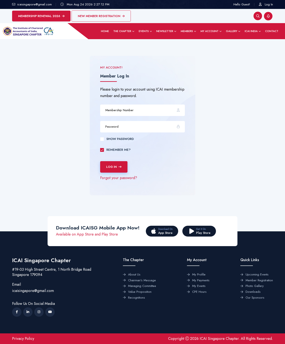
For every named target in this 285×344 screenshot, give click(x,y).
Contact (271, 31)
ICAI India (251, 31)
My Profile (199, 275)
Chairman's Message (142, 280)
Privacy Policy (23, 338)
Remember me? (118, 149)
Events (144, 31)
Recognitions (136, 298)
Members (187, 31)
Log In (269, 4)
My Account (209, 31)
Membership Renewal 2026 (39, 16)
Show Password (120, 139)
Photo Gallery (255, 286)
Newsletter (164, 31)
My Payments (200, 280)
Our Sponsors (255, 298)
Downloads (253, 292)
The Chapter (122, 31)
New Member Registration (99, 16)
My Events (199, 286)
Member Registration (259, 280)
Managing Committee (142, 286)
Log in (111, 167)
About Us (134, 275)
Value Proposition (139, 292)
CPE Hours (199, 292)
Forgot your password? (118, 178)
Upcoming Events (257, 275)
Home (105, 31)
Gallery (231, 31)
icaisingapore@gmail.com (33, 290)
